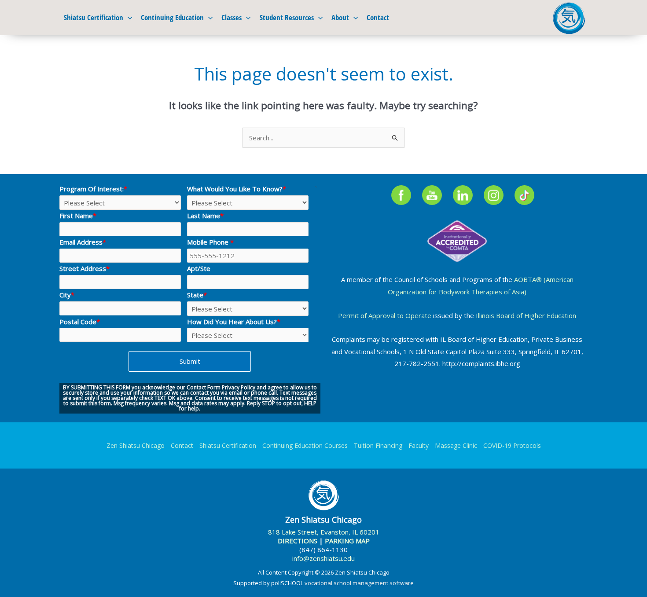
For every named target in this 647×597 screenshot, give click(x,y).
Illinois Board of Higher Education (526, 315)
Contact (378, 17)
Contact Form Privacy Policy (221, 387)
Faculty (418, 445)
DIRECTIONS (297, 540)
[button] (127, 17)
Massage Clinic (456, 445)
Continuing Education (172, 17)
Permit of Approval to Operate (384, 315)
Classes (231, 17)
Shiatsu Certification (93, 17)
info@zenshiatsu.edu (323, 558)
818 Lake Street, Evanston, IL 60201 (323, 531)
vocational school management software (359, 583)
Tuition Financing (378, 445)
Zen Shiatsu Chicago (136, 445)
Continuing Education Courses (305, 445)
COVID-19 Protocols (512, 445)
